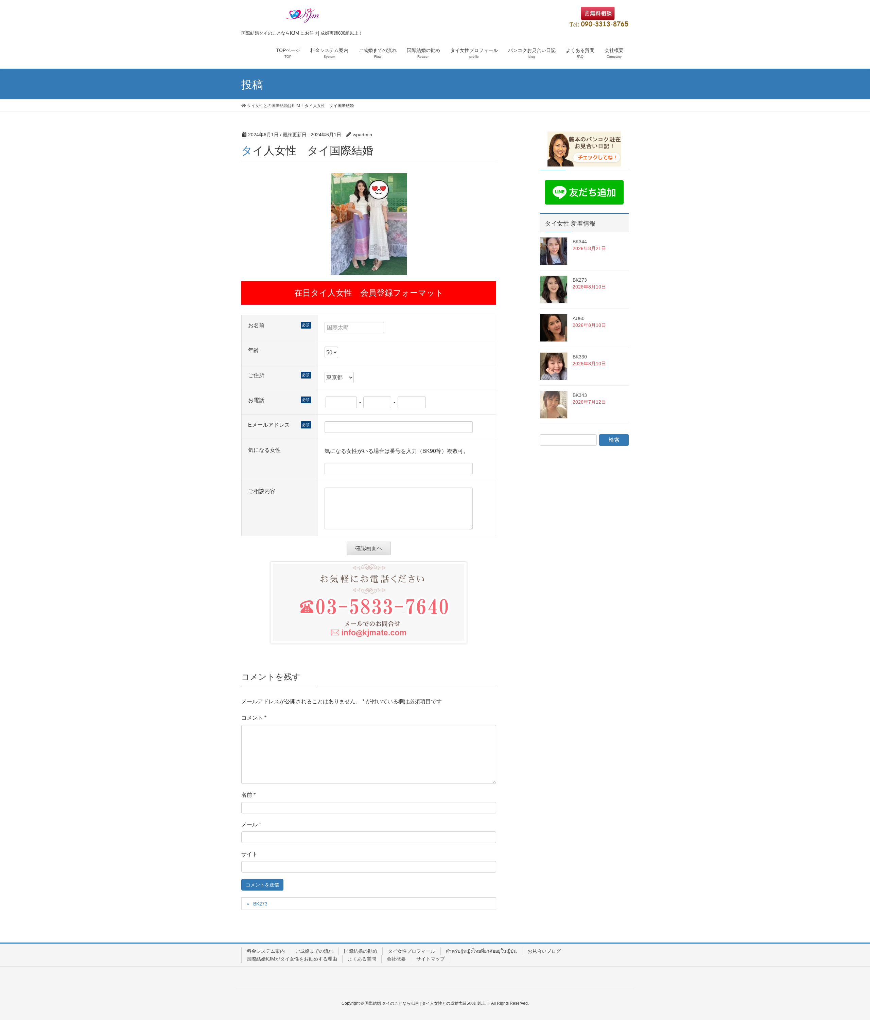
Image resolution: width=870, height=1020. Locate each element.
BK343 (580, 395)
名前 (248, 795)
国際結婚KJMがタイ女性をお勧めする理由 (292, 959)
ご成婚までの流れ (314, 951)
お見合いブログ (544, 951)
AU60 (579, 318)
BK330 (580, 356)
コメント (253, 718)
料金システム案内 (266, 951)
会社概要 (396, 959)
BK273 (260, 904)
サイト (249, 854)
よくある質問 (362, 959)
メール (251, 824)
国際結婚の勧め (360, 951)
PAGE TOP (844, 983)
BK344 (580, 241)
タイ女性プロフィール (411, 951)
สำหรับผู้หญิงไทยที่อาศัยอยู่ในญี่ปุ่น (481, 951)
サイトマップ (430, 959)
